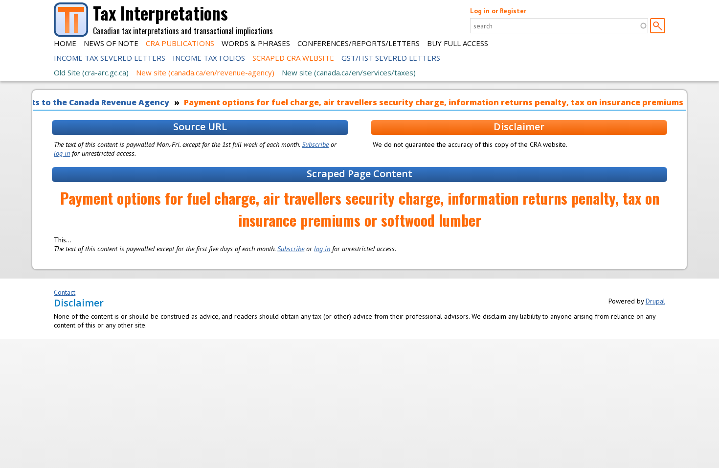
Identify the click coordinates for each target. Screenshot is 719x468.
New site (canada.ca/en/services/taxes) (349, 72)
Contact (64, 292)
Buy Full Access (457, 43)
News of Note (111, 43)
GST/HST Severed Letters (390, 58)
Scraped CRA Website (293, 58)
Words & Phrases (256, 43)
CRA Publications (180, 43)
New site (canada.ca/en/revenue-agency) (205, 72)
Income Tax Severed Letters (109, 58)
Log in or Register (498, 10)
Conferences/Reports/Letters (358, 43)
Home (65, 43)
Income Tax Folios (209, 58)
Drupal (655, 301)
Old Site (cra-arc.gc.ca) (91, 72)
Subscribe (315, 144)
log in (62, 153)
